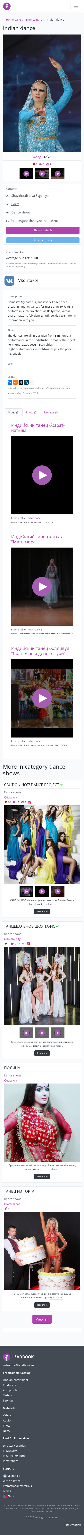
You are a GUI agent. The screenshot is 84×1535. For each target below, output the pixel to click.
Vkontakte (13, 1476)
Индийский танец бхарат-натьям (38, 427)
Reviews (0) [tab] (51, 412)
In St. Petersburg (14, 1456)
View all (42, 1319)
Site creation (73, 1525)
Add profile (10, 1390)
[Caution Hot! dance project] (42, 844)
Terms (7, 1491)
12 (17, 802)
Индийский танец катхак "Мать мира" (37, 539)
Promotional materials (17, 1486)
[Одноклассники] (15, 382)
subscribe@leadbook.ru (18, 1365)
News (6, 1430)
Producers (9, 1385)
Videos (7, 1415)
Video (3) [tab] (13, 412)
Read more (42, 911)
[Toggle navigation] (76, 6)
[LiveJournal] (26, 382)
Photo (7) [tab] (31, 412)
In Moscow (10, 1450)
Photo (6, 1425)
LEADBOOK (22, 1356)
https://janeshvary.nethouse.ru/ (34, 221)
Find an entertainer (15, 1380)
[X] (21, 382)
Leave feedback (43, 240)
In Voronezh (11, 1461)
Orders (7, 1395)
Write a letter (11, 1481)
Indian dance (34, 518)
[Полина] (42, 1123)
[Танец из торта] (42, 1251)
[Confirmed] (61, 784)
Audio (7, 1420)
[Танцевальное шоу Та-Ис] (42, 986)
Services (8, 1400)
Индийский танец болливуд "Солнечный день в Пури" (40, 650)
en (9, 1496)
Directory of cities (14, 1445)
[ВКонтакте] (10, 382)
